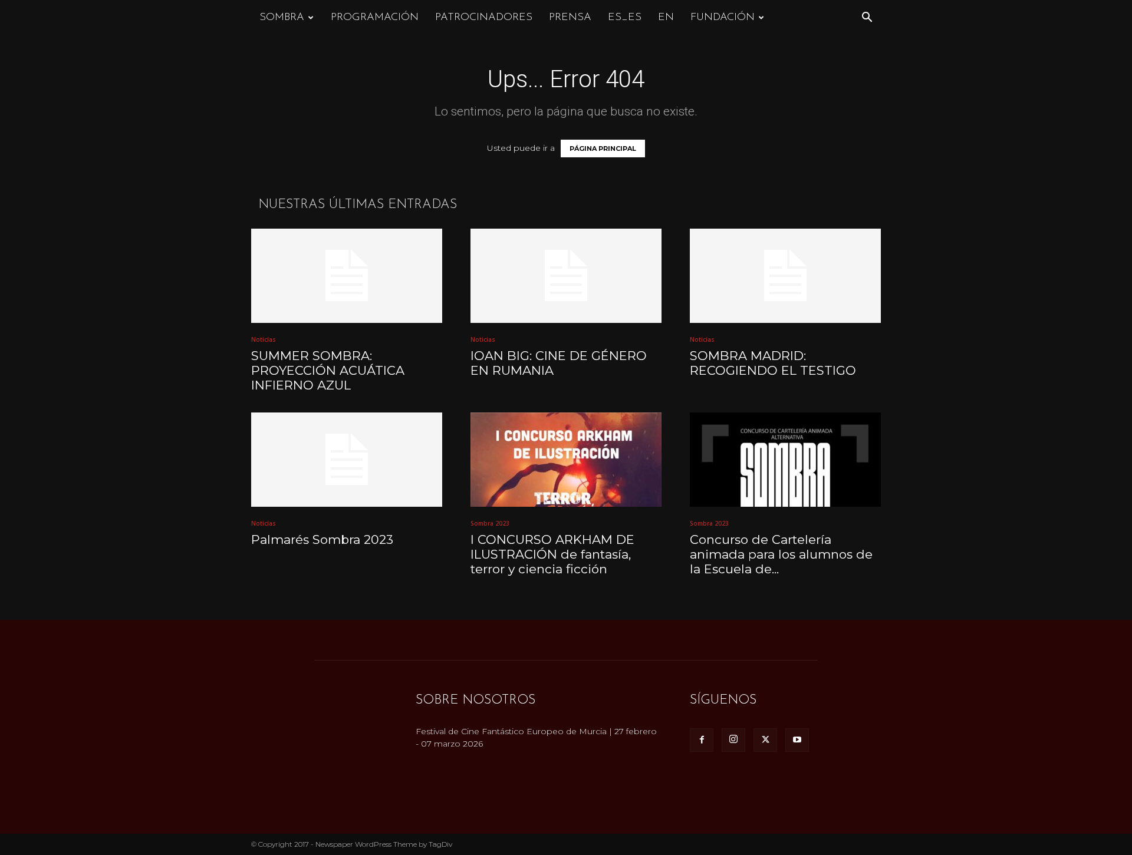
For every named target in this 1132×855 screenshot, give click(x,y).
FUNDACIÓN (722, 17)
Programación (375, 17)
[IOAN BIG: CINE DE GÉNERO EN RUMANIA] (566, 276)
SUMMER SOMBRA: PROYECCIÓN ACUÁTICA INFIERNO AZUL (327, 370)
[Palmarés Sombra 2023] (346, 459)
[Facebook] (701, 740)
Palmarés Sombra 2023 (322, 539)
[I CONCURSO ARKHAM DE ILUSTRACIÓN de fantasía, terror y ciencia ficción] (566, 459)
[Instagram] (733, 740)
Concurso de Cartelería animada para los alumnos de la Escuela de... (781, 554)
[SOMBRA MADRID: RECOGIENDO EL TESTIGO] (785, 276)
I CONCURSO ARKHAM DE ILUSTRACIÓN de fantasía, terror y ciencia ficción (552, 554)
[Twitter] (765, 740)
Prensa (570, 17)
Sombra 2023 (489, 523)
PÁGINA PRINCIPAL (603, 148)
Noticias (263, 339)
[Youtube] (797, 740)
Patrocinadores (483, 17)
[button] (867, 18)
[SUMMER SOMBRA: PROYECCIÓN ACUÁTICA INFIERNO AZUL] (346, 276)
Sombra (281, 17)
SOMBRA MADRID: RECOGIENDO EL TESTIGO (773, 363)
